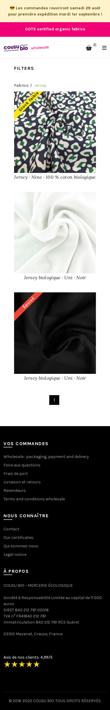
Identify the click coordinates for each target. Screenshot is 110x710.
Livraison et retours (22, 482)
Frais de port (16, 473)
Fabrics (21, 85)
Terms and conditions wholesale (34, 499)
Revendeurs (15, 490)
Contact (11, 529)
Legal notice (15, 554)
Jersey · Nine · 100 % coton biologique (55, 177)
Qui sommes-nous (21, 546)
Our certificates (18, 537)
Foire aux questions (22, 465)
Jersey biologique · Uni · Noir (55, 277)
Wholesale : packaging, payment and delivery (46, 456)
